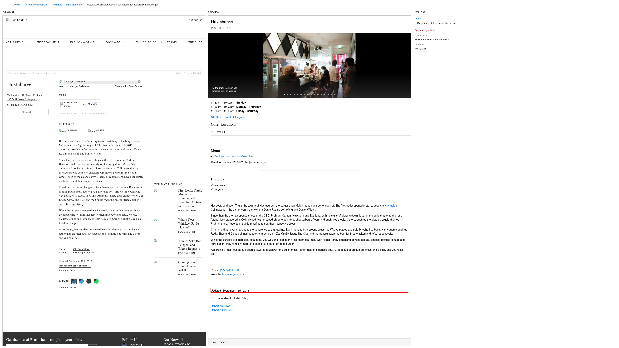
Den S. (418, 18)
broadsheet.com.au (37, 4)
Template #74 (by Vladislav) (67, 4)
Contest (17, 4)
